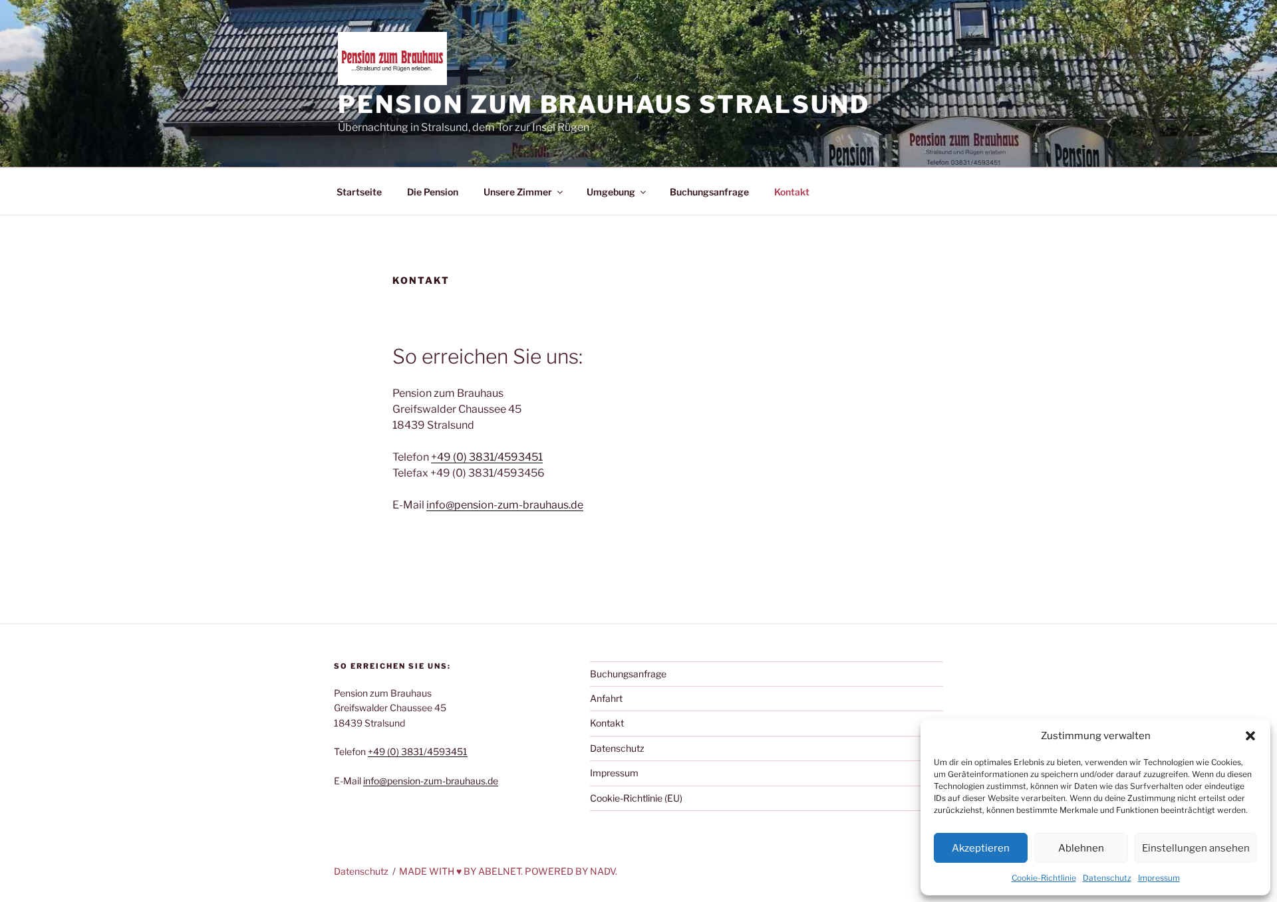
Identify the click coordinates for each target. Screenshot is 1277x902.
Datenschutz (1107, 878)
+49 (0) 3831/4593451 (487, 457)
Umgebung (611, 191)
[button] (1250, 735)
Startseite (359, 191)
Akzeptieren (981, 848)
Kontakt (791, 191)
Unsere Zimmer (518, 191)
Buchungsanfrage (709, 191)
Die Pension (432, 191)
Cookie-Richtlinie (1044, 878)
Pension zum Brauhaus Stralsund (603, 104)
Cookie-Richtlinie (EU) (636, 798)
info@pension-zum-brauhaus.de (504, 505)
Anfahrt (606, 698)
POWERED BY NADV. (571, 871)
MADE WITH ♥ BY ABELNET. (461, 871)
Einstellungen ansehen (1196, 848)
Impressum (1159, 878)
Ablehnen (1081, 848)
